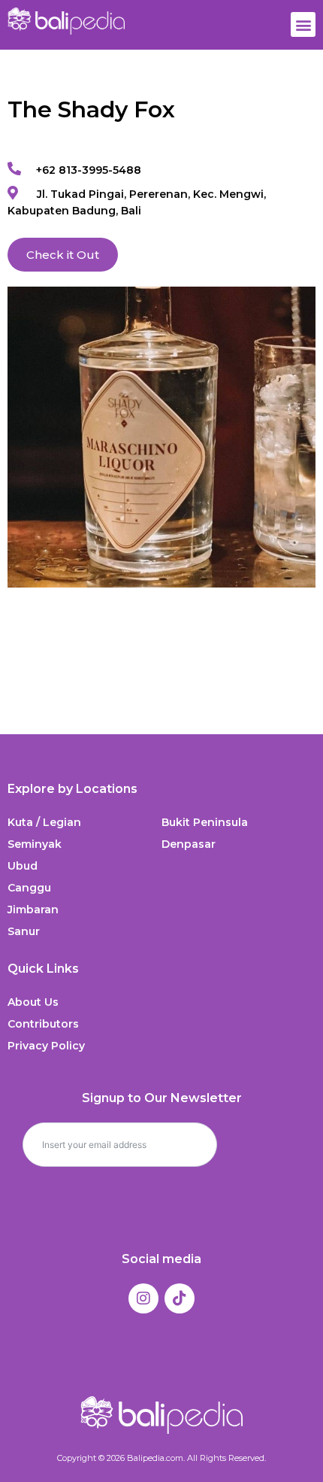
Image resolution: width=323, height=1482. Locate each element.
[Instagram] (143, 1298)
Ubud (23, 866)
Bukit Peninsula (205, 822)
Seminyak (35, 844)
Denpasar (189, 844)
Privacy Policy (46, 1045)
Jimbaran (33, 909)
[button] (303, 24)
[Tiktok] (180, 1298)
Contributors (43, 1024)
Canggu (29, 887)
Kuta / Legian (44, 822)
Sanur (24, 931)
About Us (33, 1002)
